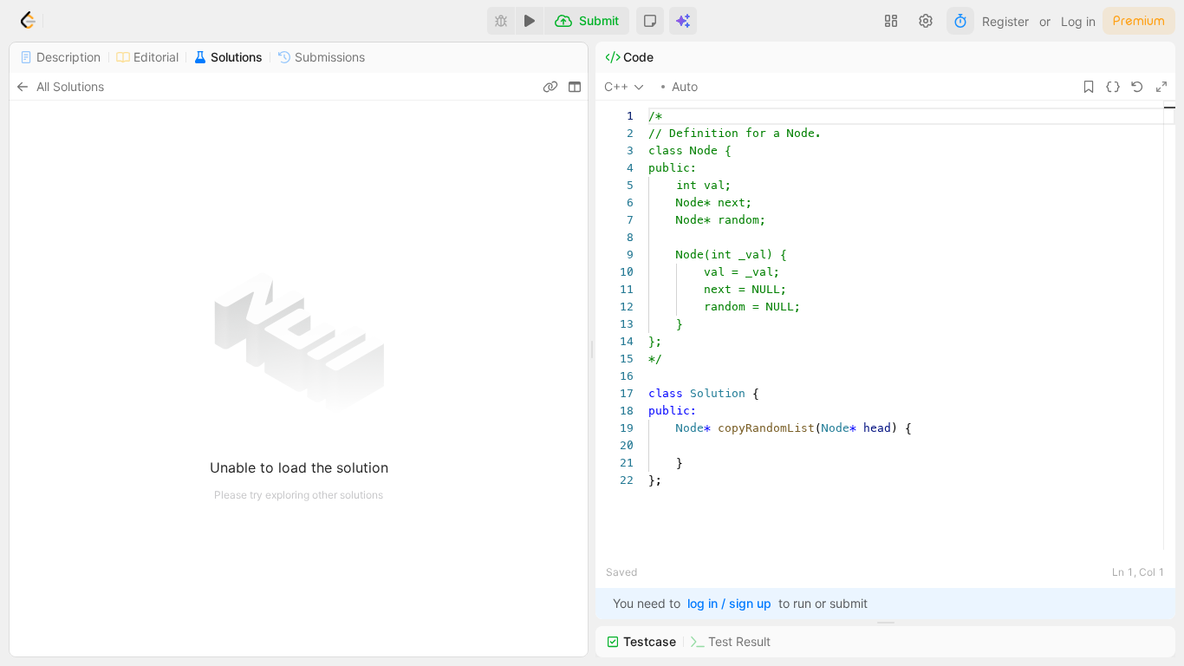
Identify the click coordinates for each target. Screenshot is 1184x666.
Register (1005, 21)
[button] (650, 21)
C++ (616, 86)
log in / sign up (729, 603)
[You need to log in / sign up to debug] (501, 21)
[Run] (529, 21)
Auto (685, 86)
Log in (1078, 21)
